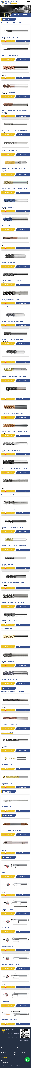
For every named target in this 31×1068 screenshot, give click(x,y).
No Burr (24, 1050)
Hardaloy (24, 1048)
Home (2, 1048)
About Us (3, 1050)
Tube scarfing (4, 1062)
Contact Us (4, 1052)
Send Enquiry (22, 41)
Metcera (16, 1054)
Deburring (3, 1060)
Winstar (15, 1052)
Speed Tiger (17, 1048)
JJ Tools (15, 1050)
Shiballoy (24, 1052)
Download (9, 41)
